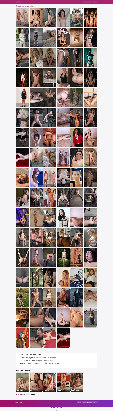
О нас (79, 402)
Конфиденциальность (87, 402)
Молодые (26, 394)
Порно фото (19, 394)
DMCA (95, 402)
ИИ (84, 1)
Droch (18, 2)
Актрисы (89, 1)
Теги (95, 1)
